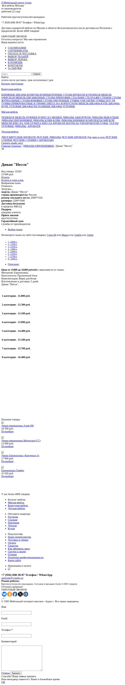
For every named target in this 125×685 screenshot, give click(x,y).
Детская (12, 525)
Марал (65, 235)
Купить (5, 177)
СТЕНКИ (106, 97)
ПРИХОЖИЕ (63, 97)
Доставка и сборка (18, 539)
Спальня (12, 519)
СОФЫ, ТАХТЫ (109, 123)
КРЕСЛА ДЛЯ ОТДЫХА (27, 123)
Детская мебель (9, 131)
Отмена (5, 673)
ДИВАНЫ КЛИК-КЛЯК (47, 120)
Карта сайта (14, 560)
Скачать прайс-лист (12, 143)
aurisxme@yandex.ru (12, 578)
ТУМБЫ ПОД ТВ (105, 100)
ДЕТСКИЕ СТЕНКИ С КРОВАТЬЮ (33, 140)
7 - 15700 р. (12, 256)
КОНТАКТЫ (15, 65)
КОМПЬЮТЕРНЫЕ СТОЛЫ (56, 94)
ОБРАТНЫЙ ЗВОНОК (14, 36)
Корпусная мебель (11, 89)
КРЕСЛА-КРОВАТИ (54, 123)
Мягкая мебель (9, 111)
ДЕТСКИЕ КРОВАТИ (74, 137)
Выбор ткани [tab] (15, 229)
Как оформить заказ (19, 548)
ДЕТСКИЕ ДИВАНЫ (48, 137)
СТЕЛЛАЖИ (92, 97)
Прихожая (13, 522)
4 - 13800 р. (12, 249)
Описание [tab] (13, 264)
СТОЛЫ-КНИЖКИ (32, 100)
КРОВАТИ (79, 94)
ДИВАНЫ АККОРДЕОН (76, 117)
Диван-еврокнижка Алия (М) (17, 425)
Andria (77, 235)
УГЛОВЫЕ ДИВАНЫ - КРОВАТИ (20, 126)
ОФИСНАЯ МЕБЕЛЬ (13, 97)
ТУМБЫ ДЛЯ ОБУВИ (82, 100)
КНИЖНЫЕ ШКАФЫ (14, 94)
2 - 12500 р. (12, 244)
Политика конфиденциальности (25, 557)
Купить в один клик (12, 180)
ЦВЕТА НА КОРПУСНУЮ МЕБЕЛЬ (68, 103)
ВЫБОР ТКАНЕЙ (18, 56)
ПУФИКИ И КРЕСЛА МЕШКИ (44, 117)
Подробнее (7, 431)
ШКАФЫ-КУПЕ (99, 103)
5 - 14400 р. (12, 252)
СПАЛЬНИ (78, 97)
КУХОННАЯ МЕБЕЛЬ (98, 94)
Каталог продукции (12, 83)
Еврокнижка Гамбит (12, 470)
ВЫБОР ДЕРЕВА (18, 59)
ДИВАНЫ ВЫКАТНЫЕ (105, 117)
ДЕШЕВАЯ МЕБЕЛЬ (13, 117)
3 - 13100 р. (12, 247)
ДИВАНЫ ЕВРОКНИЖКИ (17, 120)
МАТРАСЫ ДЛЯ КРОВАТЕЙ (83, 123)
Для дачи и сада (96, 137)
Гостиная (13, 516)
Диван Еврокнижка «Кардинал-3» (20, 455)
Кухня (11, 528)
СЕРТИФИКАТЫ (18, 50)
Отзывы (12, 554)
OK (3, 682)
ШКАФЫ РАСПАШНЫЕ (36, 106)
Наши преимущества (19, 537)
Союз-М (51, 235)
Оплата (12, 542)
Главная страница (11, 146)
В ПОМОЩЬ (15, 62)
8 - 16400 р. (12, 259)
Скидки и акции (17, 551)
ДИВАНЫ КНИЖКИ (73, 120)
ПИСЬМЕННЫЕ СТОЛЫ (41, 97)
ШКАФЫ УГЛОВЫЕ (63, 106)
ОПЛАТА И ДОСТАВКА (22, 53)
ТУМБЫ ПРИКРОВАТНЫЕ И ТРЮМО (24, 103)
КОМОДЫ (33, 94)
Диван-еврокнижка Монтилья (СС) (21, 440)
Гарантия (13, 545)
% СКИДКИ (15, 68)
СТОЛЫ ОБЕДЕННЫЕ (56, 100)
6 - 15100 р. (12, 254)
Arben (90, 235)
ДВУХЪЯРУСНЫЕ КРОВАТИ (18, 137)
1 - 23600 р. (12, 242)
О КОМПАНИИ (17, 47)
